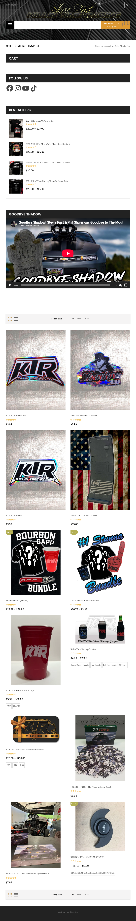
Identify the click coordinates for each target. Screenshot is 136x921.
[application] (68, 253)
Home (97, 46)
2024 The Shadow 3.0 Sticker (83, 415)
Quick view (60, 407)
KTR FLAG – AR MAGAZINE (84, 515)
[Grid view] (10, 319)
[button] (16, 128)
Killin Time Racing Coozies (83, 649)
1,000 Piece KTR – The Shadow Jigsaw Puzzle (91, 787)
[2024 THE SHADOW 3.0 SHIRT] (16, 128)
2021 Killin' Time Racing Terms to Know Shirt (47, 181)
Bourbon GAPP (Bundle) (17, 600)
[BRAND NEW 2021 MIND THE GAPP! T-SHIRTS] (16, 168)
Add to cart (57, 402)
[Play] (10, 285)
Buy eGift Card (57, 736)
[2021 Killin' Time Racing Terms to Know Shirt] (16, 186)
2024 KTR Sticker (14, 515)
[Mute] (120, 285)
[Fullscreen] (126, 285)
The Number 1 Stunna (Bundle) (84, 600)
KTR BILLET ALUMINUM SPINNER (87, 857)
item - (110, 27)
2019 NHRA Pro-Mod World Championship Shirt (48, 144)
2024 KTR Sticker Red (16, 415)
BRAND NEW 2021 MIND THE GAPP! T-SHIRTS (48, 162)
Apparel (107, 46)
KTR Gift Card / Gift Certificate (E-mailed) (25, 749)
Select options (57, 587)
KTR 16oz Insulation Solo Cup (20, 690)
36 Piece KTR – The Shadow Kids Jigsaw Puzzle (27, 873)
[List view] (16, 319)
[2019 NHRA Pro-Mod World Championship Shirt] (16, 149)
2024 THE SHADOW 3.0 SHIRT (40, 121)
